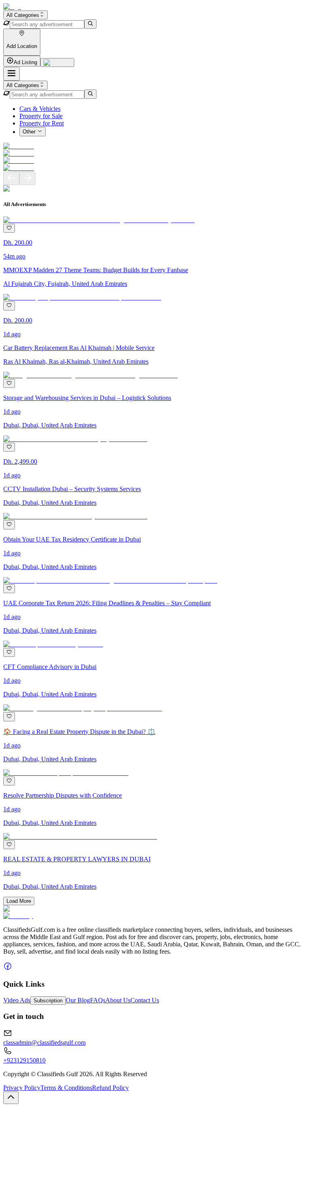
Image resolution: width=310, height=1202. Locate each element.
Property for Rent (41, 123)
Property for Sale (41, 115)
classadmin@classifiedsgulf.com (44, 1042)
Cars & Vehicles (40, 108)
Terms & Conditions (66, 1087)
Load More (18, 901)
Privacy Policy (21, 1087)
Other (29, 132)
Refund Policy (110, 1087)
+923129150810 (24, 1060)
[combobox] (25, 14)
